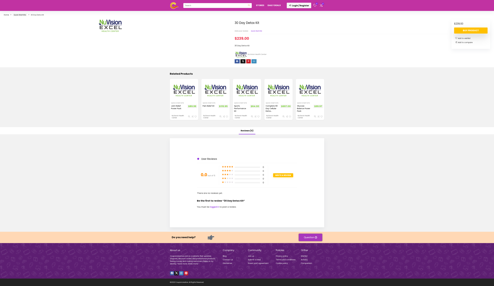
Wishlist (304, 256)
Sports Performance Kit (240, 108)
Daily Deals (274, 5)
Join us (251, 256)
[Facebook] (172, 273)
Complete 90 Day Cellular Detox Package (272, 110)
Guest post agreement (258, 263)
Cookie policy (282, 263)
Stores (260, 5)
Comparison (306, 263)
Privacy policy (282, 256)
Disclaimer (227, 263)
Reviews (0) (247, 130)
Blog (225, 256)
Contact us (228, 259)
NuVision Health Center (257, 54)
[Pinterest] (186, 273)
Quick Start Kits (20, 15)
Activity (304, 259)
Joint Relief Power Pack (176, 107)
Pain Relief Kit (208, 106)
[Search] (249, 5)
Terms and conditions (285, 259)
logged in (215, 206)
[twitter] (176, 273)
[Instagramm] (181, 273)
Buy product (471, 30)
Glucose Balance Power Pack (303, 108)
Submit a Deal (254, 259)
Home (6, 15)
